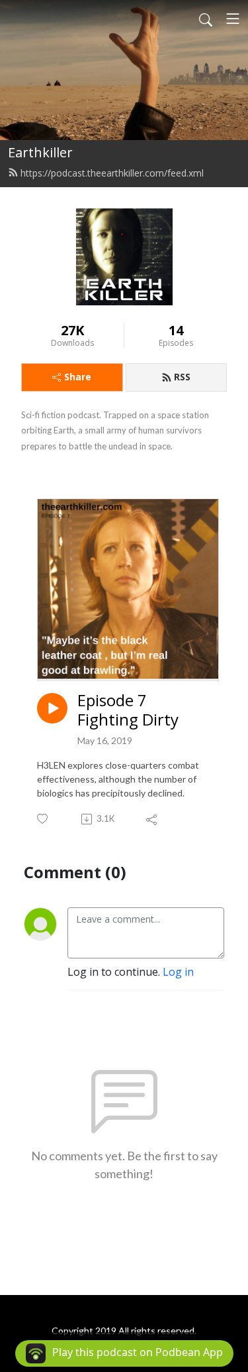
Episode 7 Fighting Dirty (128, 710)
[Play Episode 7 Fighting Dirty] (52, 708)
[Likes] (43, 819)
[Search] (206, 18)
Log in (178, 971)
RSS (182, 376)
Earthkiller (40, 152)
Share (77, 376)
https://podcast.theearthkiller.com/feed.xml (112, 173)
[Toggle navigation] (233, 18)
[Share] (152, 819)
